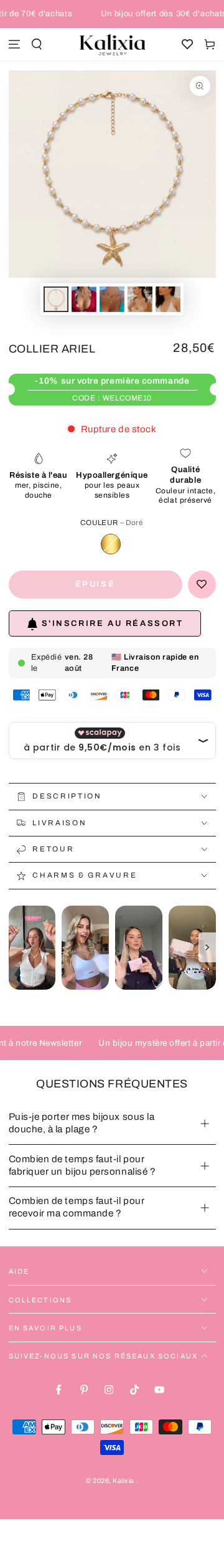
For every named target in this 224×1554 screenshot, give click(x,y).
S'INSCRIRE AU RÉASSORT (113, 623)
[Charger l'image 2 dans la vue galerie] (84, 299)
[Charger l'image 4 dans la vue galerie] (140, 299)
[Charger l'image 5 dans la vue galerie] (168, 299)
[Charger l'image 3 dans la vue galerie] (112, 299)
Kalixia (124, 1480)
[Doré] (111, 544)
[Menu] (14, 44)
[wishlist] (187, 44)
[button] (37, 44)
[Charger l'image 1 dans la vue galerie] (56, 299)
